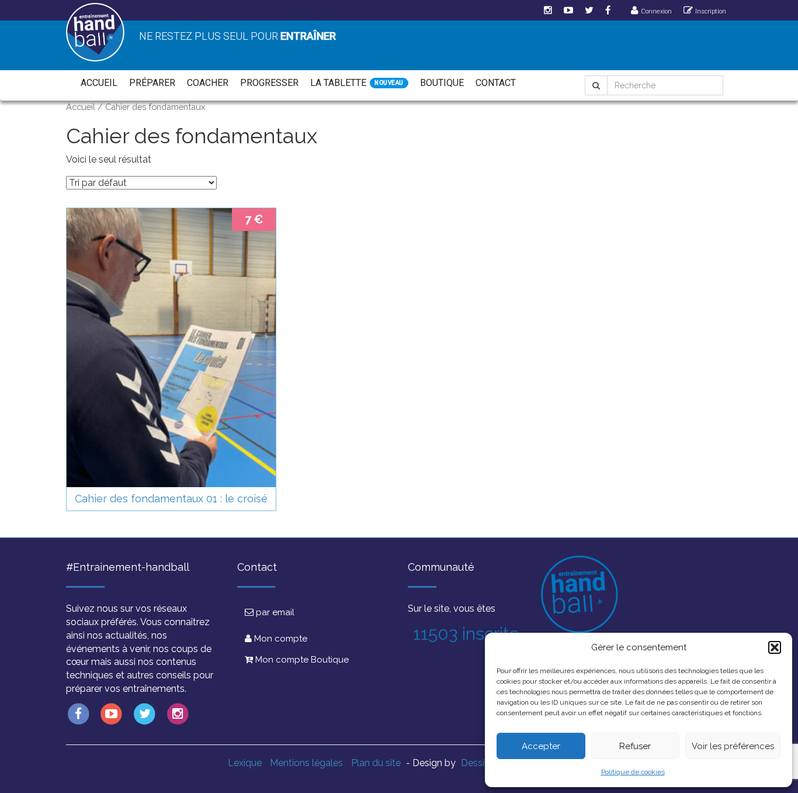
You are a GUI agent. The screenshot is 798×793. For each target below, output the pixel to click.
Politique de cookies (633, 772)
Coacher (207, 82)
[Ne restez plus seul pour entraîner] (95, 32)
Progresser (269, 82)
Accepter (541, 746)
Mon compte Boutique (301, 659)
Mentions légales (306, 762)
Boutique (442, 82)
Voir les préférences (733, 746)
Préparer (152, 82)
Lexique (245, 762)
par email (274, 612)
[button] (774, 647)
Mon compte (279, 638)
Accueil (99, 82)
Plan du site (376, 762)
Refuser (635, 746)
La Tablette (338, 82)
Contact (496, 82)
